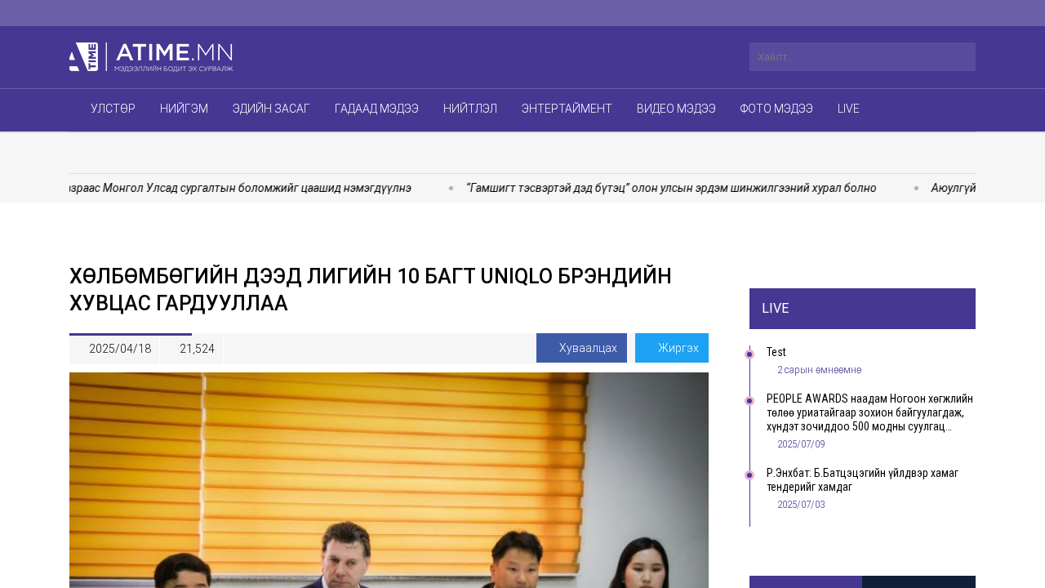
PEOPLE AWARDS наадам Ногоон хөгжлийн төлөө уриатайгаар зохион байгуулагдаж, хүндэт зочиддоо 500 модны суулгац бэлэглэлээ (870, 412)
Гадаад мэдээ (377, 108)
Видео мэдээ (676, 108)
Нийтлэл (470, 108)
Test (776, 352)
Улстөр (113, 108)
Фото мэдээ (776, 108)
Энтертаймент (567, 108)
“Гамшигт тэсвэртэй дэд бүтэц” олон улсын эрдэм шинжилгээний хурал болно (652, 187)
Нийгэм (184, 108)
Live (849, 108)
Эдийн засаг (271, 108)
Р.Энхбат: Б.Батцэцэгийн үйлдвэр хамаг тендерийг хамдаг (862, 479)
